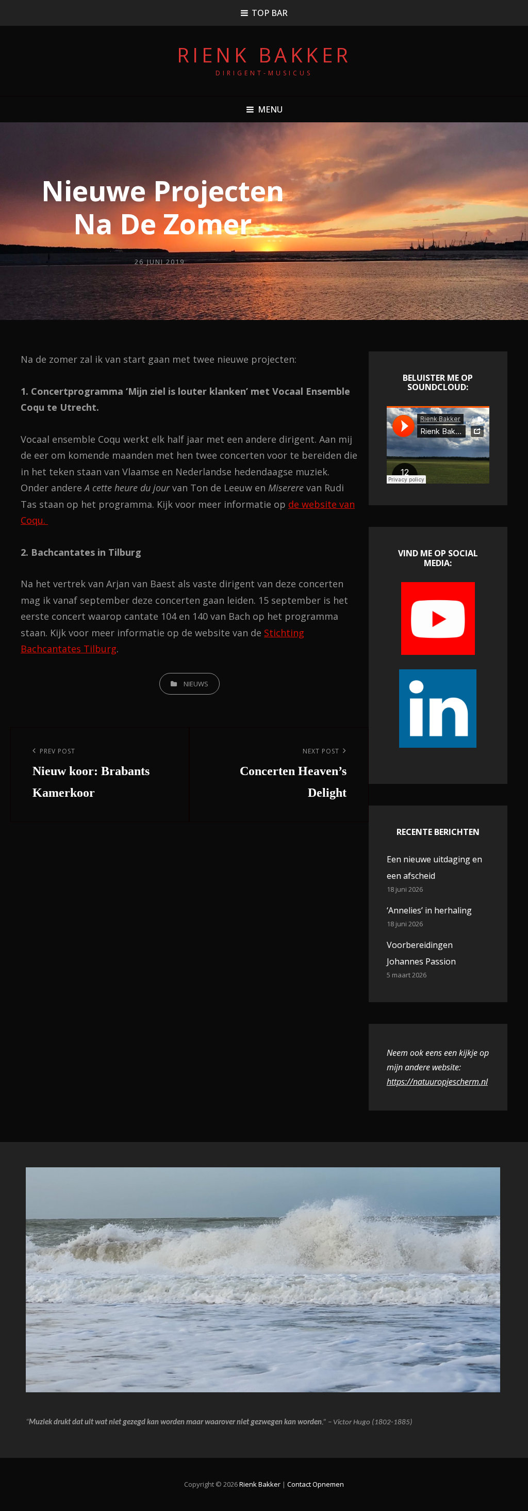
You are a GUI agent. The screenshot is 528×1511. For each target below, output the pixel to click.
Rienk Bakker (264, 54)
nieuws (196, 683)
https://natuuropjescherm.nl (437, 1081)
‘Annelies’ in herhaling (429, 910)
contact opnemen (315, 1484)
